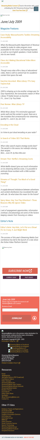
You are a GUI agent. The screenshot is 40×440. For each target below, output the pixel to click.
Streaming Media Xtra (8, 383)
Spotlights (5, 395)
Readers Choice (7, 390)
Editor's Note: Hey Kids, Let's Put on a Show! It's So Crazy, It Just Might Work (19, 228)
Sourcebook (5, 392)
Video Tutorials (6, 381)
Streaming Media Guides (9, 388)
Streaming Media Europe (9, 427)
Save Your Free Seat (19, 10)
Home (3, 374)
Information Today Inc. (9, 341)
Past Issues (29, 277)
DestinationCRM (7, 411)
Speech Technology (8, 425)
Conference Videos (8, 379)
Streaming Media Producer (10, 429)
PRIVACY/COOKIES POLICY (10, 363)
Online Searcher (7, 421)
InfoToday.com (6, 416)
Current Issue (11, 277)
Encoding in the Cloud (9, 125)
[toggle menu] (36, 9)
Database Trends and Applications (12, 409)
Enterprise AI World (8, 412)
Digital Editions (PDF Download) (13, 377)
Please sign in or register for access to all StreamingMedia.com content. (15, 302)
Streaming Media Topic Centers (11, 384)
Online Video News (7, 393)
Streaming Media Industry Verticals (12, 386)
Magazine (6, 375)
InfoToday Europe (7, 418)
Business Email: (7, 306)
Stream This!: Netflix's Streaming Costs (17, 159)
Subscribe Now (18, 271)
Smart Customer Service (9, 423)
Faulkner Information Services (11, 414)
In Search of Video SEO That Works (15, 138)
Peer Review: (12, 104)
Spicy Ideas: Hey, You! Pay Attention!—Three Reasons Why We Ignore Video (19, 201)
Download (17, 318)
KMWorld (4, 420)
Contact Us (5, 399)
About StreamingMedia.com (10, 397)
